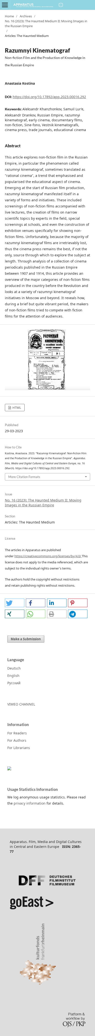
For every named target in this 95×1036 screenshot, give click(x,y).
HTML (16, 407)
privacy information (30, 803)
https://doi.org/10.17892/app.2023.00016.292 (49, 96)
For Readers (17, 733)
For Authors (16, 740)
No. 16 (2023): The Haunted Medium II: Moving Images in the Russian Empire (46, 23)
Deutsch (14, 668)
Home (9, 16)
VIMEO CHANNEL (21, 704)
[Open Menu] (5, 5)
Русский (13, 683)
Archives (26, 16)
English (13, 675)
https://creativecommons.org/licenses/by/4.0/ (48, 556)
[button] (14, 603)
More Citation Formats (24, 477)
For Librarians (18, 747)
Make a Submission (26, 639)
